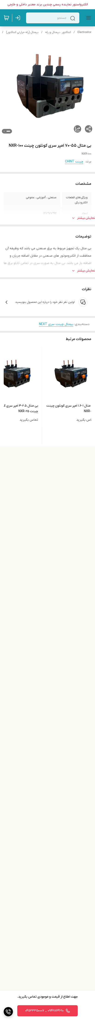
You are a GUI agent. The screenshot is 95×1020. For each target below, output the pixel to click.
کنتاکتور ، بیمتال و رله (58, 32)
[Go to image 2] (4, 131)
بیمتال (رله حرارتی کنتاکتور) (22, 32)
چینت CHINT (74, 161)
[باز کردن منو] (87, 17)
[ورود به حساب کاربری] (18, 18)
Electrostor (84, 32)
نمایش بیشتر (86, 218)
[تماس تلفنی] (8, 1011)
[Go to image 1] (8, 131)
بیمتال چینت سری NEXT (56, 324)
